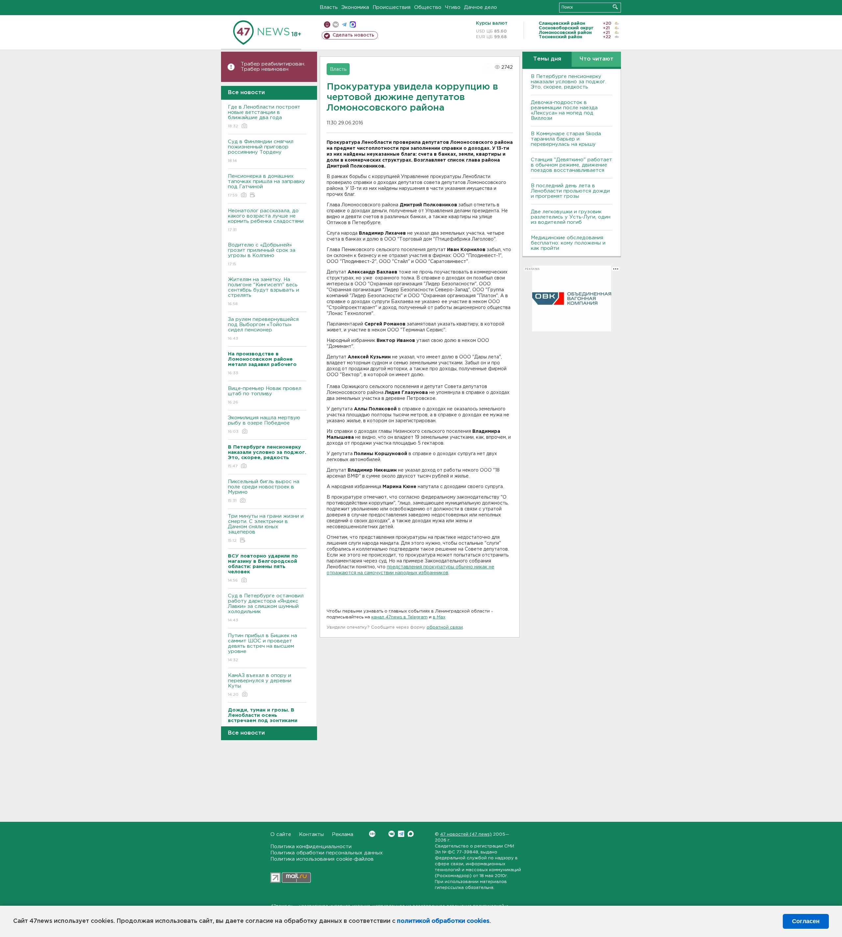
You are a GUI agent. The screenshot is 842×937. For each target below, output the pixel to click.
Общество (427, 7)
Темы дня (547, 59)
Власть (329, 7)
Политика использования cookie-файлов (322, 859)
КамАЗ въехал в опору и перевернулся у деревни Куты (259, 684)
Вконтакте (391, 834)
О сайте (280, 834)
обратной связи (445, 627)
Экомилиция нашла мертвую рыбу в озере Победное (264, 424)
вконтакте (336, 24)
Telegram (401, 834)
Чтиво (452, 7)
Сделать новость (353, 35)
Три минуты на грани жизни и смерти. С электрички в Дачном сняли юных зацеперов (266, 528)
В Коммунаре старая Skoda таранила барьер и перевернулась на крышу (566, 139)
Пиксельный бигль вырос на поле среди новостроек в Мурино (263, 491)
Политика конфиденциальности (311, 847)
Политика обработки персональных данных (326, 853)
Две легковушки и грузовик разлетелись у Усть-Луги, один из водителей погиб (570, 217)
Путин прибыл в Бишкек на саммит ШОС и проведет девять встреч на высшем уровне (262, 648)
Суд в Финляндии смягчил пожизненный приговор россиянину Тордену (260, 151)
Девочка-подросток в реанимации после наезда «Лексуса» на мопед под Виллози (564, 110)
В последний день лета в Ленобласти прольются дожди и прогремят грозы (570, 191)
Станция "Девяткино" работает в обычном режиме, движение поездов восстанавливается (571, 165)
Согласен (806, 921)
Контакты (311, 834)
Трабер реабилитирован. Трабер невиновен (273, 66)
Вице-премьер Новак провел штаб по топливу (264, 395)
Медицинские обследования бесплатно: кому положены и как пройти (568, 243)
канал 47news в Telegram (399, 617)
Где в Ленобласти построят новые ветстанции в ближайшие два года (264, 116)
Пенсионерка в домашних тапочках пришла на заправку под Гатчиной (266, 185)
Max (411, 834)
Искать (615, 6)
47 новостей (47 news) (466, 834)
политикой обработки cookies (443, 921)
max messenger (353, 24)
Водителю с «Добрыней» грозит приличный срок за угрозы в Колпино (261, 254)
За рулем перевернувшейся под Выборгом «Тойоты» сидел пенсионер (263, 328)
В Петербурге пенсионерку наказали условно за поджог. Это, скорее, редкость (568, 81)
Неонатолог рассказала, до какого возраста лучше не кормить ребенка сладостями (266, 220)
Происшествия (391, 7)
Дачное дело (480, 7)
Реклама (342, 834)
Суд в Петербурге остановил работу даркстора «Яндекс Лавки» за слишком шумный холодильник (266, 608)
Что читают (596, 59)
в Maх (439, 617)
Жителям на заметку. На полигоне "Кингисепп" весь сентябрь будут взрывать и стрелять (263, 291)
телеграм (344, 24)
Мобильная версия (327, 24)
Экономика (355, 7)
